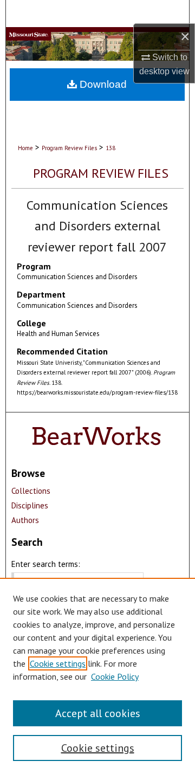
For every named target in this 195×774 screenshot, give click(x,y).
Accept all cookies (97, 713)
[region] (97, 676)
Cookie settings (58, 663)
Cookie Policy (115, 676)
